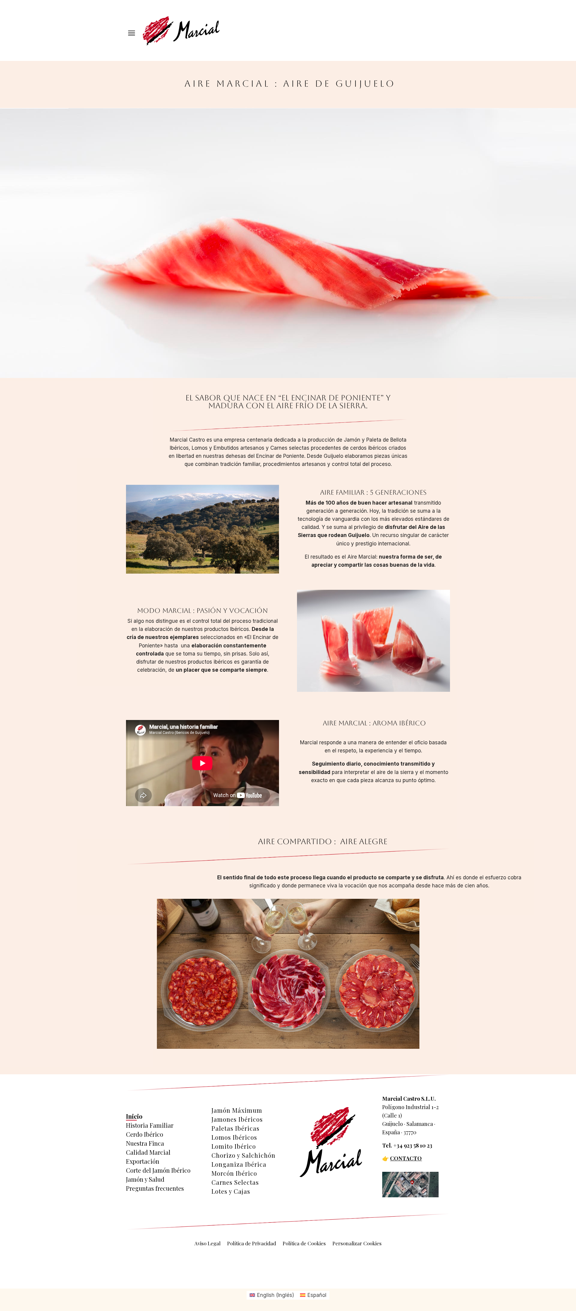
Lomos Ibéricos (234, 1137)
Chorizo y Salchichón (243, 1155)
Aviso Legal (207, 1243)
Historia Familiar (149, 1125)
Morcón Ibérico (234, 1173)
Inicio (134, 1116)
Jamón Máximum (237, 1110)
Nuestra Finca (145, 1143)
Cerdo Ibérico (144, 1134)
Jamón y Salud (145, 1179)
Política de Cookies (304, 1243)
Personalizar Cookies (357, 1243)
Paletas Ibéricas (236, 1128)
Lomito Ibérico (234, 1146)
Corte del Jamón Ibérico (158, 1170)
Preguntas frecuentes (155, 1188)
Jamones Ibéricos (237, 1119)
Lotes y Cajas (231, 1191)
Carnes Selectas (235, 1182)
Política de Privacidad (251, 1243)
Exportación (142, 1161)
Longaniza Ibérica (239, 1164)
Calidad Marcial (148, 1152)
